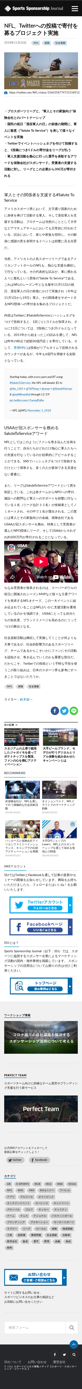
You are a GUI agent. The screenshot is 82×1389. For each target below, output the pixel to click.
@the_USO (16, 388)
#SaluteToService (20, 382)
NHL (21, 1190)
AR (9, 1184)
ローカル (41, 1229)
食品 (68, 1241)
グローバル (13, 1209)
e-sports (22, 1184)
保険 (47, 43)
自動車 (66, 1235)
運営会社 (59, 1362)
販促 (25, 1241)
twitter (17, 1160)
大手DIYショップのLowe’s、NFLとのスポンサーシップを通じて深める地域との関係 (58, 846)
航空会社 (12, 1241)
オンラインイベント (18, 1203)
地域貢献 (68, 1229)
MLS (49, 1184)
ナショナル (40, 1216)
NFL (36, 43)
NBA (60, 1184)
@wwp (46, 388)
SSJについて (12, 1362)
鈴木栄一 (26, 699)
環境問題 (36, 1235)
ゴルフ (29, 1209)
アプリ (11, 1197)
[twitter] (64, 1354)
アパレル (65, 1190)
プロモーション (39, 1222)
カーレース (42, 1203)
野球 (46, 1241)
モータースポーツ (64, 1222)
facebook (41, 1160)
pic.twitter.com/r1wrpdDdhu (27, 400)
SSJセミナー (47, 1190)
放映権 (21, 1235)
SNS (31, 1190)
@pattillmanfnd (21, 394)
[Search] (71, 1327)
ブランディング (16, 1222)
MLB (37, 1184)
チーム (11, 1216)
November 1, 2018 (39, 410)
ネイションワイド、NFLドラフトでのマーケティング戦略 (58, 805)
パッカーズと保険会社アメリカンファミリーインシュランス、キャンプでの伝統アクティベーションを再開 (21, 846)
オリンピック (46, 1197)
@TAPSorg (32, 388)
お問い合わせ (37, 1362)
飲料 (9, 1248)
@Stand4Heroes (62, 388)
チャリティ (60, 1209)
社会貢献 (61, 43)
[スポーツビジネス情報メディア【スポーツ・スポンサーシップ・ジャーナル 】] (41, 8)
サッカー (44, 1209)
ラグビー (12, 1229)
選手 (36, 1241)
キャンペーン (61, 1203)
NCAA (72, 1184)
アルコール (26, 1197)
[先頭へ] (74, 1344)
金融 (57, 1241)
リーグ (26, 1229)
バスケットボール (62, 1216)
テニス (24, 1216)
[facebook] (55, 1354)
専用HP (19, 347)
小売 (9, 1235)
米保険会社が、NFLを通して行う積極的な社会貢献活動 (21, 805)
